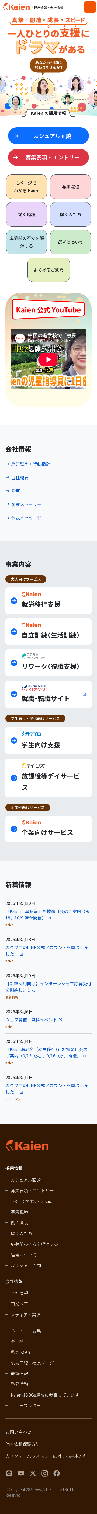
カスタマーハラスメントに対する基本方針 (46, 1456)
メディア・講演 (26, 1314)
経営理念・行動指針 (30, 464)
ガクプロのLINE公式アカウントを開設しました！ (46, 950)
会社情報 (19, 1293)
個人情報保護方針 (22, 1444)
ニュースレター (26, 1405)
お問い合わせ (18, 1432)
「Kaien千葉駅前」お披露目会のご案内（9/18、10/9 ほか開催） (47, 914)
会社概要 (20, 477)
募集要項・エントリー (32, 1190)
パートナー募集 (26, 1330)
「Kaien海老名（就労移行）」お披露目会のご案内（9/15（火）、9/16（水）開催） (46, 1052)
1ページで (26, 186)
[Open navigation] (90, 7)
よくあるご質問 (48, 269)
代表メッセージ (26, 517)
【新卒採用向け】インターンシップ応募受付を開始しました (48, 986)
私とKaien (20, 1352)
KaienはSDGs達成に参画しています (45, 1395)
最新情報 (19, 1373)
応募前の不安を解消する (26, 242)
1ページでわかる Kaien (33, 1201)
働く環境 (26, 214)
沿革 (15, 491)
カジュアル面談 (26, 1179)
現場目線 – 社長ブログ (32, 1362)
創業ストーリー (26, 504)
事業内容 (19, 1304)
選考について (71, 242)
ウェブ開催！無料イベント (31, 1019)
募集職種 (70, 186)
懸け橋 (17, 1341)
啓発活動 (19, 1384)
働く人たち (70, 214)
